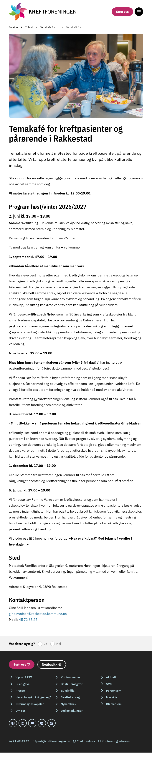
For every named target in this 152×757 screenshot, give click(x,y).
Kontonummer (70, 677)
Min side (111, 697)
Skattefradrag (70, 697)
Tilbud (29, 27)
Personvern (113, 690)
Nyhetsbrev (68, 704)
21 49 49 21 (21, 741)
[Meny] (139, 11)
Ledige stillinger (71, 710)
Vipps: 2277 (24, 677)
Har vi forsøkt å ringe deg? (33, 697)
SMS (109, 684)
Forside (13, 27)
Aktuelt (111, 677)
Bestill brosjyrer (71, 684)
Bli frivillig (68, 690)
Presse (20, 690)
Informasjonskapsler (30, 704)
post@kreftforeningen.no (53, 741)
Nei (58, 644)
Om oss (21, 710)
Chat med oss (86, 741)
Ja (45, 644)
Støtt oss (122, 12)
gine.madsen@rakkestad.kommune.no (38, 614)
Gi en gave (23, 684)
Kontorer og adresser (116, 741)
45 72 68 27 (28, 619)
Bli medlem (114, 704)
